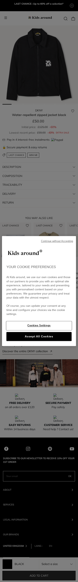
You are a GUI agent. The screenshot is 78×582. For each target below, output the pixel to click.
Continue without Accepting (57, 241)
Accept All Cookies (39, 336)
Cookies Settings (39, 325)
